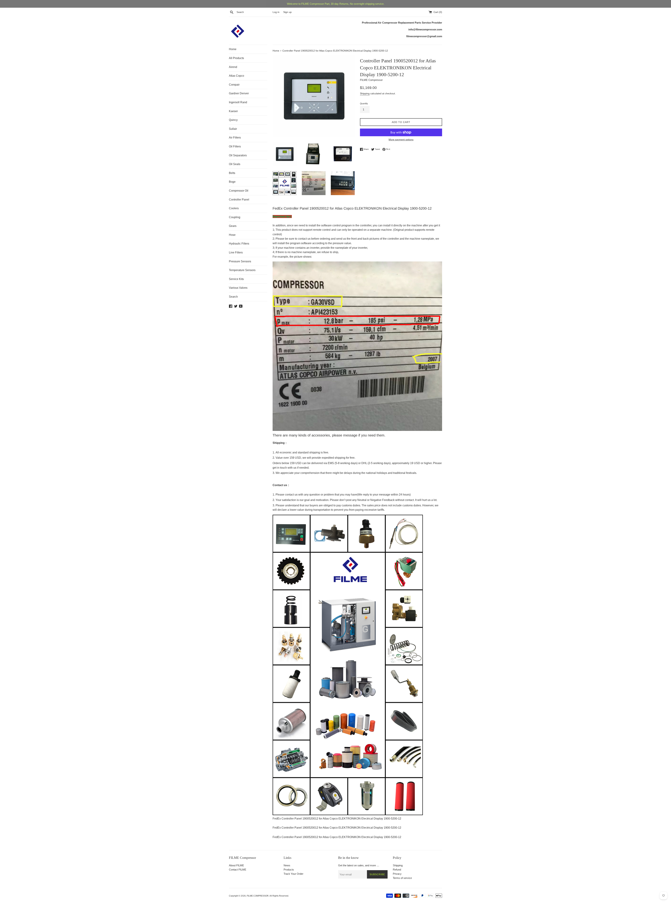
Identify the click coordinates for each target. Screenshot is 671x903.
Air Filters (235, 137)
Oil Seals (234, 164)
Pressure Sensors (240, 261)
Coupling (234, 217)
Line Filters (236, 252)
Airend (233, 66)
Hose (232, 234)
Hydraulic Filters (239, 243)
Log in (276, 12)
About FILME (236, 865)
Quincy (233, 119)
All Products (236, 58)
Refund (397, 869)
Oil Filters (235, 146)
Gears (232, 225)
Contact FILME (237, 869)
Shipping (365, 93)
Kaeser (233, 111)
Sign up (287, 12)
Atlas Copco (236, 75)
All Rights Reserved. (279, 896)
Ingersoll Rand (238, 102)
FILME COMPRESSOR (258, 896)
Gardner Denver (239, 93)
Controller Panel (239, 199)
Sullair (233, 128)
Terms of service (402, 877)
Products (289, 869)
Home (232, 49)
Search (233, 296)
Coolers (234, 208)
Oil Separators (238, 155)
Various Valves (238, 287)
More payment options (401, 139)
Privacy (397, 873)
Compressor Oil (238, 190)
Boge (232, 181)
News (287, 865)
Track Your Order (293, 873)
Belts (232, 173)
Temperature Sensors (242, 270)
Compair (234, 84)
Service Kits (236, 279)
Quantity (364, 103)
